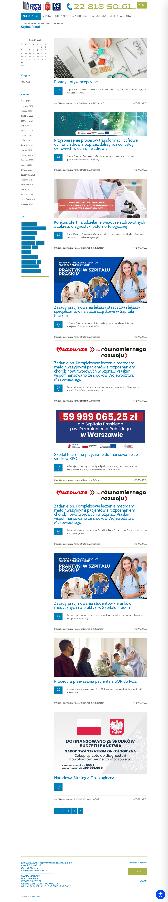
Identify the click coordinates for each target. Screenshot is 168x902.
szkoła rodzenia (29, 256)
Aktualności (31, 16)
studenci (26, 252)
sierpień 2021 (26, 165)
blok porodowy (29, 233)
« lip (22, 65)
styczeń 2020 (26, 170)
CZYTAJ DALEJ (140, 103)
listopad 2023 (26, 135)
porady (40, 242)
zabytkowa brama (31, 271)
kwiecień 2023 (27, 145)
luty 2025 (25, 125)
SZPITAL (47, 16)
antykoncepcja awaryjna (34, 228)
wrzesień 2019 (27, 179)
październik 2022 (28, 155)
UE (39, 261)
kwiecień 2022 (27, 160)
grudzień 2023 (27, 130)
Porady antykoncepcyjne (76, 81)
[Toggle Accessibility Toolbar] (160, 894)
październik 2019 (28, 174)
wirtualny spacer (30, 266)
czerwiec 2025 (27, 120)
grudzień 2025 (27, 115)
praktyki (26, 247)
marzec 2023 (26, 150)
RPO (35, 247)
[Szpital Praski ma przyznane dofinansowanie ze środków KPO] (100, 449)
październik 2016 (28, 199)
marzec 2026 (26, 111)
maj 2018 (25, 189)
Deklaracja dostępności (138, 862)
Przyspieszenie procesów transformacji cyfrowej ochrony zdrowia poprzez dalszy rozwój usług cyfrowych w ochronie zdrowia (96, 144)
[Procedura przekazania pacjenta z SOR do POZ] (100, 676)
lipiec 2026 (25, 101)
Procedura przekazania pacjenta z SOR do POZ (95, 681)
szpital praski (28, 261)
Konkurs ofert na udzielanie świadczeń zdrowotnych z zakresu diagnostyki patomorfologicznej (99, 224)
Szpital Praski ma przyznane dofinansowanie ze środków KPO (96, 456)
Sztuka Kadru (35, 896)
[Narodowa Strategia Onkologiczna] (100, 773)
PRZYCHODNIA (78, 16)
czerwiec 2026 (27, 106)
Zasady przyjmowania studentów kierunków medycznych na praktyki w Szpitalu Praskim (92, 605)
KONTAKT (59, 23)
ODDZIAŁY (61, 16)
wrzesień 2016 (27, 204)
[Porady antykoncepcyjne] (100, 77)
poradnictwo (28, 242)
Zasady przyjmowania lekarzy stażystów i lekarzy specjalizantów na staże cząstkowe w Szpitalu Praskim (97, 311)
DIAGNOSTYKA (98, 16)
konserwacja (28, 237)
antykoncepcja (29, 223)
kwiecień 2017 (27, 194)
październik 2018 (28, 184)
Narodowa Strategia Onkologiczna (84, 777)
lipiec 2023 (25, 140)
